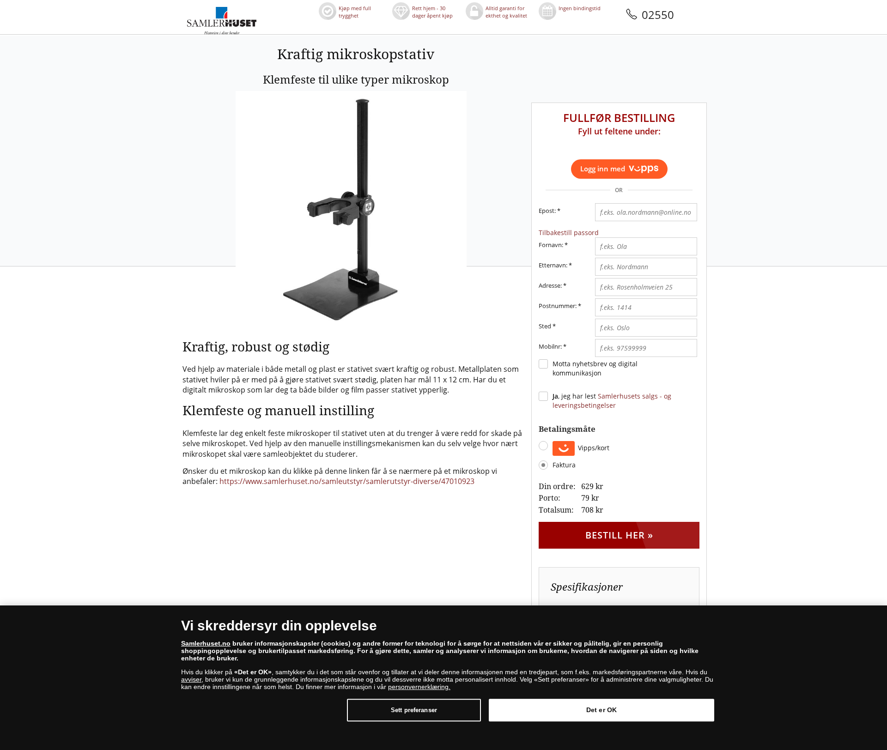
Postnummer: (558, 306)
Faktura (564, 464)
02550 (658, 14)
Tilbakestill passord (569, 232)
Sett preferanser (414, 710)
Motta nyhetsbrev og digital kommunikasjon (595, 368)
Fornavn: (551, 245)
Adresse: (550, 285)
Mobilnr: (550, 346)
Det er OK (601, 710)
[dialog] (443, 677)
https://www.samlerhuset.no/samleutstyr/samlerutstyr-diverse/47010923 (346, 481)
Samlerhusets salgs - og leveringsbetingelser (612, 401)
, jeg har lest (612, 401)
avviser (191, 679)
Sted (545, 326)
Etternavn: (553, 265)
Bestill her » (619, 535)
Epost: (549, 210)
